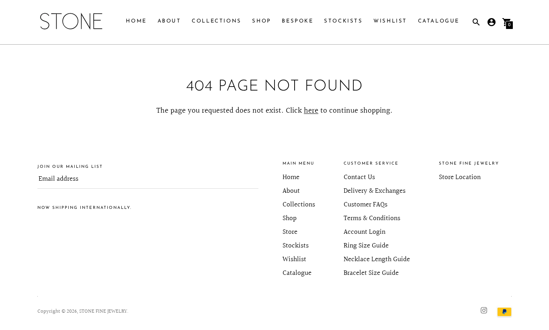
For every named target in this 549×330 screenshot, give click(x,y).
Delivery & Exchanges (375, 191)
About (169, 21)
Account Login (364, 232)
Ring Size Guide (366, 245)
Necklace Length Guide (377, 259)
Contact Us (359, 177)
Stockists (343, 21)
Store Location (460, 177)
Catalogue (438, 21)
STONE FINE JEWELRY (103, 311)
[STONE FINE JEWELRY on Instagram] (484, 309)
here (311, 111)
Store (290, 232)
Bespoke (297, 21)
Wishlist (390, 21)
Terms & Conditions (372, 218)
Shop (261, 21)
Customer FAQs (365, 204)
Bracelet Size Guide (371, 273)
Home (136, 21)
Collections (217, 21)
